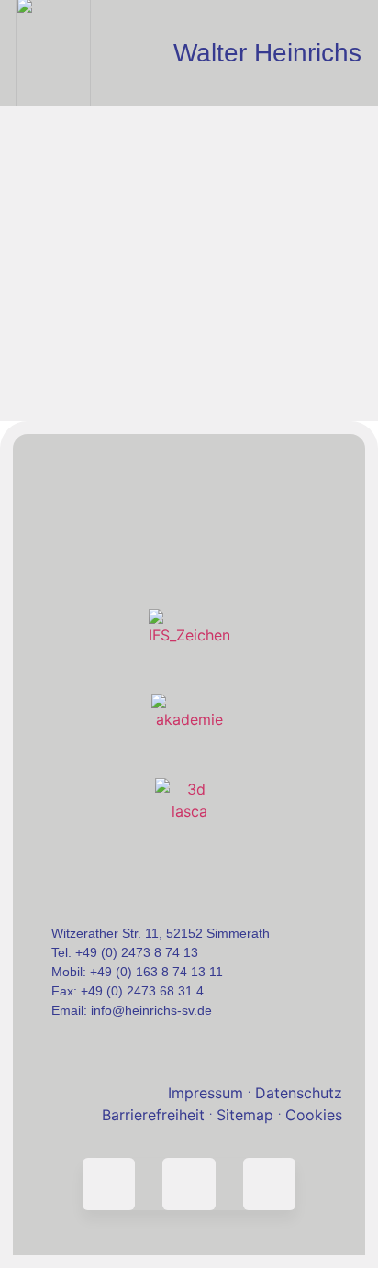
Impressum (205, 1093)
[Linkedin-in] (109, 1184)
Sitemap (249, 1115)
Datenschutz (298, 1093)
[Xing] (269, 1184)
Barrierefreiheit (153, 1115)
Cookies (313, 1115)
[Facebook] (188, 1184)
